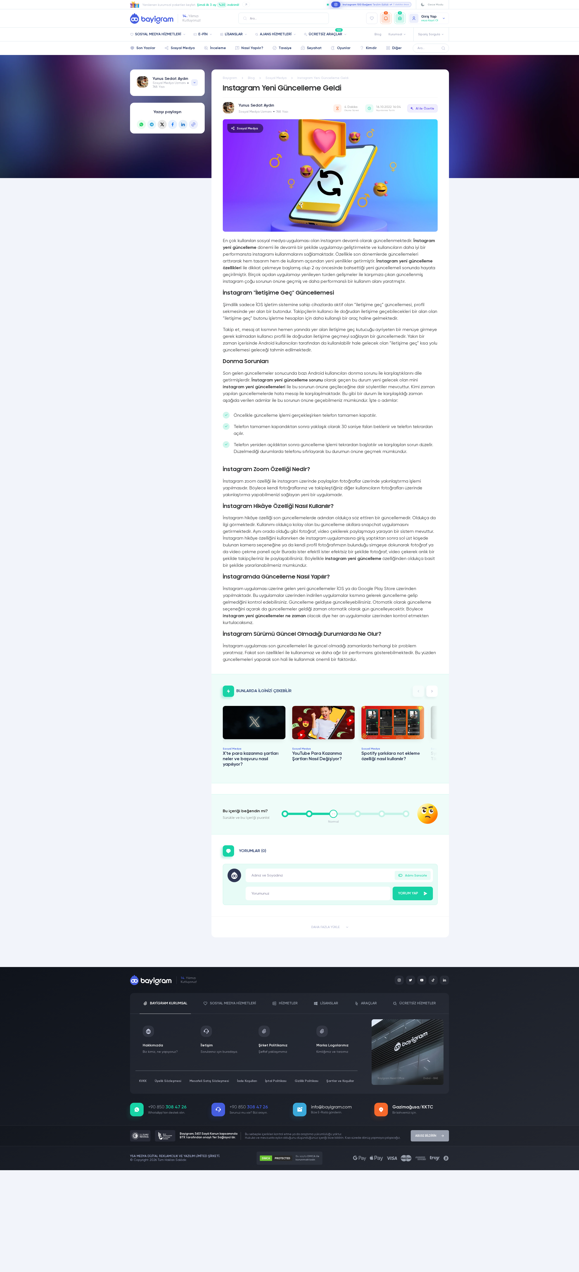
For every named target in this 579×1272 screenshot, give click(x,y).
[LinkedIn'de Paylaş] (182, 124)
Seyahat (314, 48)
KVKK (143, 1081)
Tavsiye (285, 48)
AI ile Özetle (425, 108)
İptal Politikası (275, 1081)
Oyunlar (344, 48)
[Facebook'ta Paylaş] (172, 124)
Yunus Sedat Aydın (170, 79)
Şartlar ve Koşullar (340, 1081)
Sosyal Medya (183, 48)
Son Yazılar (145, 48)
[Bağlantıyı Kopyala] (193, 124)
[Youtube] (421, 980)
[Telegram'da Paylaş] (151, 124)
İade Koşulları (247, 1081)
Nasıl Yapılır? (252, 48)
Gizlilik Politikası (306, 1081)
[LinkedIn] (444, 980)
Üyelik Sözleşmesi (168, 1081)
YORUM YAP (408, 893)
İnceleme (218, 48)
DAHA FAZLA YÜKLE (325, 927)
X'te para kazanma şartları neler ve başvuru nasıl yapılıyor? (250, 759)
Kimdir (371, 48)
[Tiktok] (433, 980)
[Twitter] (410, 980)
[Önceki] (418, 691)
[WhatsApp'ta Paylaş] (141, 124)
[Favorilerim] (371, 18)
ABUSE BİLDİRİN (425, 1135)
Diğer (397, 48)
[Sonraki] (432, 691)
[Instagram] (399, 980)
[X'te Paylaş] (162, 124)
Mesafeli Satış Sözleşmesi (209, 1081)
